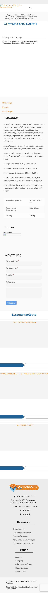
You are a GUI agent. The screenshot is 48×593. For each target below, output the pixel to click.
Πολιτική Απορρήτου (22, 532)
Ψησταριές (9, 18)
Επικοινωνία (20, 571)
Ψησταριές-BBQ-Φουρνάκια (26, 17)
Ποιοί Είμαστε (21, 568)
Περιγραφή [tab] (7, 103)
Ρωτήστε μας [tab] (7, 111)
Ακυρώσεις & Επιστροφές (24, 540)
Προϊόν (9, 275)
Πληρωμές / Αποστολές (23, 543)
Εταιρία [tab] (5, 107)
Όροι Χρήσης (18, 529)
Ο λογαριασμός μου (24, 564)
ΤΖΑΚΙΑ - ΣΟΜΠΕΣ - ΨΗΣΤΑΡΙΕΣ (25, 41)
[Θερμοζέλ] (24, 242)
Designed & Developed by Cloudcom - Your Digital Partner (22, 587)
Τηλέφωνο (10, 282)
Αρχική (18, 557)
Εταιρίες (19, 560)
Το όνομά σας (12, 261)
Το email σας (11, 268)
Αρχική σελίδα (12, 15)
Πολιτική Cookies (20, 536)
